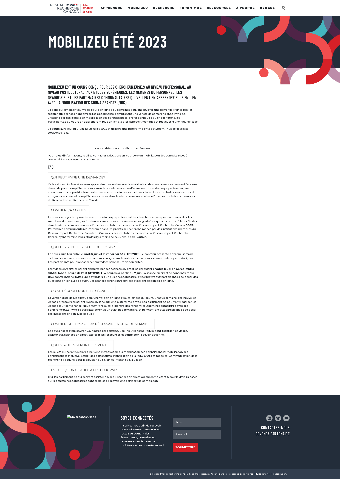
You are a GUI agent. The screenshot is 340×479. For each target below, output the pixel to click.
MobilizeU (138, 8)
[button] (284, 8)
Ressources (219, 8)
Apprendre (111, 8)
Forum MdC (191, 8)
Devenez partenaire (273, 433)
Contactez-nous (275, 427)
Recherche (163, 8)
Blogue (267, 8)
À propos (245, 8)
